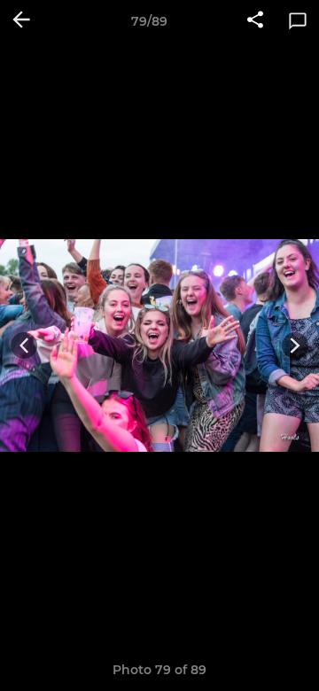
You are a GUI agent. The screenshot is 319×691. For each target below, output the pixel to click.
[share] (255, 21)
